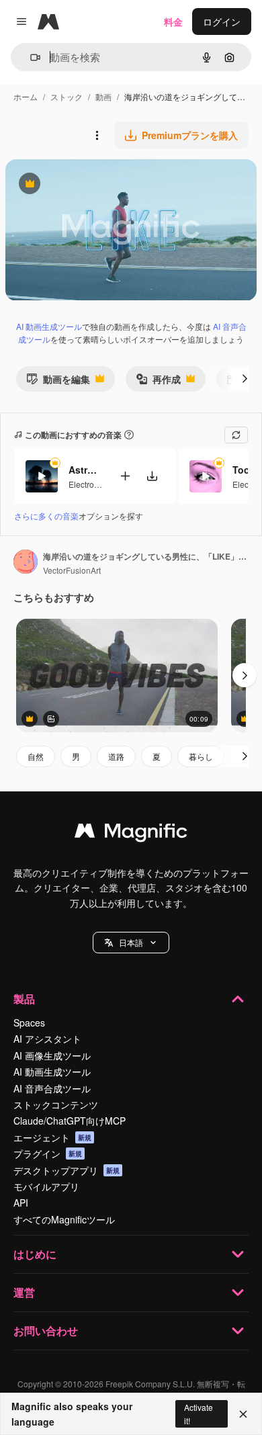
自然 (36, 756)
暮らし (201, 756)
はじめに (34, 1254)
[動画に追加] (125, 476)
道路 (116, 756)
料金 (173, 21)
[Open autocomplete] (29, 57)
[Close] (243, 1414)
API (20, 1202)
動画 (103, 96)
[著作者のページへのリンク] (25, 563)
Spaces (29, 1022)
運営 (24, 1292)
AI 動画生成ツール (49, 326)
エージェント (52, 1137)
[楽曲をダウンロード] (152, 476)
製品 (24, 998)
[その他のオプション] (96, 135)
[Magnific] (131, 834)
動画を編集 (58, 382)
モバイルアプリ (46, 1186)
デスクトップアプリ (66, 1170)
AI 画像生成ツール (52, 1055)
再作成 (158, 382)
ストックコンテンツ (55, 1104)
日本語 (131, 942)
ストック (66, 96)
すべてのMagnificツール (64, 1219)
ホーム (25, 96)
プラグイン (47, 1153)
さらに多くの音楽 (46, 515)
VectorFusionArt (72, 570)
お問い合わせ (45, 1330)
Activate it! (198, 1413)
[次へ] (244, 379)
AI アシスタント (47, 1038)
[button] (131, 942)
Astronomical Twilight (85, 469)
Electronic (87, 484)
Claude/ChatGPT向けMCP (69, 1120)
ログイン (222, 21)
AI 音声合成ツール (52, 1088)
